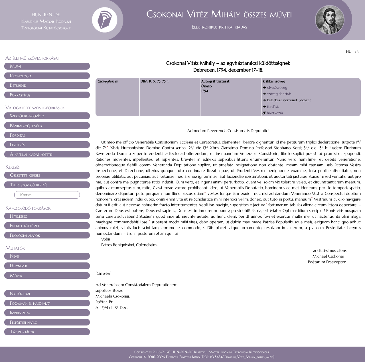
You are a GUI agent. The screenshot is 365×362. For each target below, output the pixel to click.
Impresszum (20, 312)
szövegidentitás (279, 94)
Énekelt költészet (25, 225)
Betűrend (18, 85)
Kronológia (20, 75)
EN (356, 51)
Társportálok (22, 331)
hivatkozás (275, 113)
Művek (16, 275)
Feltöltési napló (23, 322)
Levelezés (17, 144)
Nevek (15, 256)
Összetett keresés (25, 175)
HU (349, 51)
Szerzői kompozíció (27, 115)
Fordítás (17, 135)
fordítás (273, 106)
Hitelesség (18, 216)
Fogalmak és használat (30, 303)
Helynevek (18, 265)
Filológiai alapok (25, 235)
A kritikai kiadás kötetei (31, 154)
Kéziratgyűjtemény (26, 125)
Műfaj (15, 66)
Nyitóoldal (20, 293)
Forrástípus (20, 95)
